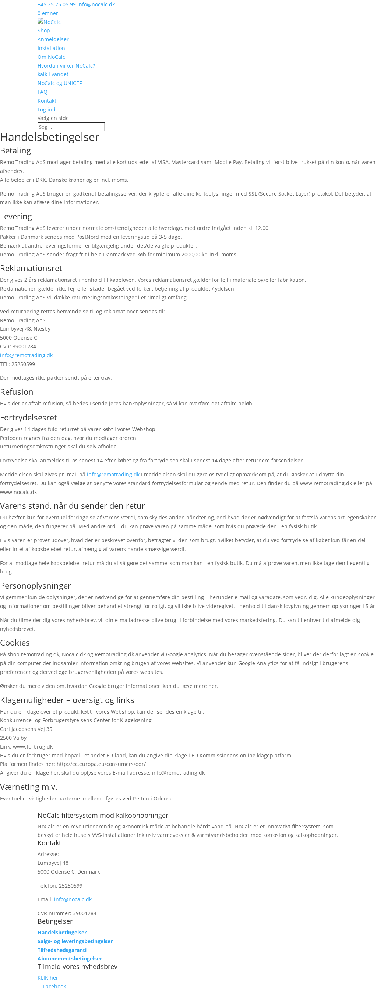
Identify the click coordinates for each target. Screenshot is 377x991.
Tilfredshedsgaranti (62, 949)
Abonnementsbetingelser (70, 958)
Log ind (47, 109)
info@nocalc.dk (73, 899)
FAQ (42, 91)
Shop (44, 30)
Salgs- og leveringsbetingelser (75, 941)
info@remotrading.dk (26, 355)
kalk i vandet (53, 74)
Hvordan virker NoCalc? (66, 65)
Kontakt (47, 100)
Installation (51, 48)
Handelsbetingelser (62, 932)
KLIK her (48, 977)
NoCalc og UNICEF (60, 82)
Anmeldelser (53, 39)
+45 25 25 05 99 (57, 4)
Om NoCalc (51, 56)
